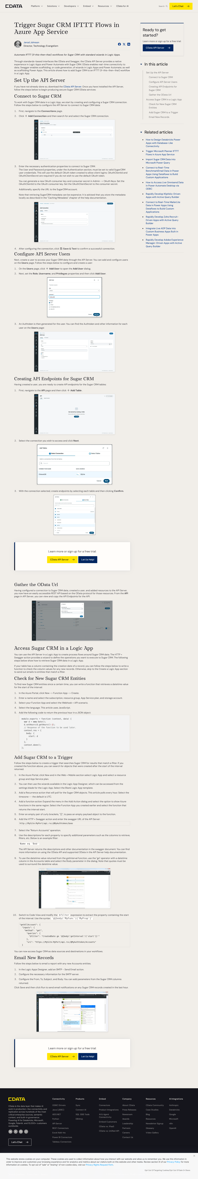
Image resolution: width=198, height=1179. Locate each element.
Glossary (150, 1128)
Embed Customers (108, 1121)
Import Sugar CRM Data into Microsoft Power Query (160, 161)
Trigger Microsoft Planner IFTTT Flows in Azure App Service (162, 153)
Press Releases (129, 1109)
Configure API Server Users (163, 81)
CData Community (155, 1105)
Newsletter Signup (154, 1123)
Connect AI (81, 1109)
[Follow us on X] (124, 44)
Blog (148, 1114)
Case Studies (152, 1109)
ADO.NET (56, 1114)
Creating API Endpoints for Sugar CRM (163, 88)
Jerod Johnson (31, 42)
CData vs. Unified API (109, 1131)
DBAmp (79, 1119)
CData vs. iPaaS (106, 1126)
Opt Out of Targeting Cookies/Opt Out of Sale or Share (167, 1170)
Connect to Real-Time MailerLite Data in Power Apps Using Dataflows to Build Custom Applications (163, 207)
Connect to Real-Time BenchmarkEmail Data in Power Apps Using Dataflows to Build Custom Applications (162, 172)
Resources (151, 1119)
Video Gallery (152, 1132)
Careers (126, 1132)
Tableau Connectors (61, 1141)
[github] (21, 1132)
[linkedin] (10, 1132)
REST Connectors (60, 1128)
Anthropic (174, 1105)
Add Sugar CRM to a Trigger (163, 112)
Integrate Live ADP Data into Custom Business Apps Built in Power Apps (162, 231)
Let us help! (87, 559)
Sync (78, 1105)
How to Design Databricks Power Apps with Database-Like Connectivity (163, 143)
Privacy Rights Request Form (99, 1164)
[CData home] (16, 6)
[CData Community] (26, 1132)
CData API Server (72, 86)
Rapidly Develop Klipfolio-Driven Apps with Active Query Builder (163, 195)
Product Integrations (109, 1109)
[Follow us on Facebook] (119, 44)
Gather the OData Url (160, 94)
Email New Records (159, 117)
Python (55, 1119)
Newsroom (127, 1114)
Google (172, 1114)
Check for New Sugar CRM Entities (162, 106)
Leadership (127, 1123)
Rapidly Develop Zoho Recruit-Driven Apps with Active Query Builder (162, 220)
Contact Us (127, 1137)
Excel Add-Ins (59, 1132)
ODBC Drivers (59, 1105)
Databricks (174, 1109)
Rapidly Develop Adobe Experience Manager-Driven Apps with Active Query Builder (164, 243)
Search (162, 6)
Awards (125, 1119)
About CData (128, 1105)
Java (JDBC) (58, 1109)
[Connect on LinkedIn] (128, 44)
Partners (126, 1128)
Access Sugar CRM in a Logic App (164, 99)
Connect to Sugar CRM (161, 77)
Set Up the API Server (157, 72)
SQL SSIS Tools (82, 1114)
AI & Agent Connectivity (105, 1116)
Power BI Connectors (62, 1137)
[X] (16, 1132)
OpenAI (172, 1128)
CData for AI (122, 6)
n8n (171, 1123)
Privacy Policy (173, 1162)
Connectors (104, 1105)
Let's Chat (177, 6)
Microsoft (173, 1119)
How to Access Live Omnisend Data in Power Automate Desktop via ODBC (165, 185)
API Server (57, 1123)
